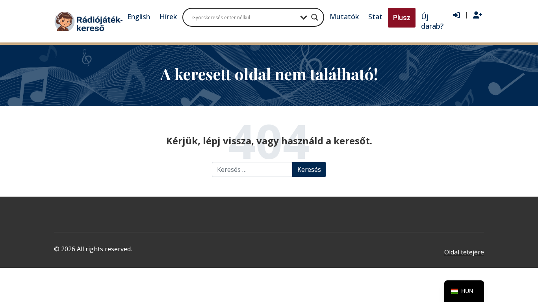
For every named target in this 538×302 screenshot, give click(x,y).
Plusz (401, 17)
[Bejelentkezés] (456, 15)
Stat (375, 16)
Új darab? (432, 21)
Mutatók (344, 16)
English (138, 16)
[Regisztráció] (477, 15)
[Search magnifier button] (314, 17)
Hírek (168, 16)
